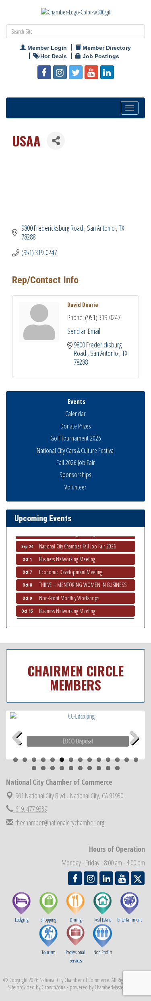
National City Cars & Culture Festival (76, 450)
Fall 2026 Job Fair (75, 462)
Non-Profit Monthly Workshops (69, 595)
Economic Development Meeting (70, 569)
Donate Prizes (75, 425)
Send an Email (83, 331)
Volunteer (75, 486)
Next (134, 750)
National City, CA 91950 (69, 795)
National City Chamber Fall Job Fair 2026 (77, 543)
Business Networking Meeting (67, 556)
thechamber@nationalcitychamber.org (58, 822)
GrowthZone (53, 987)
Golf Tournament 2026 (75, 438)
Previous (20, 750)
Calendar (75, 413)
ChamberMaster (110, 987)
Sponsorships (75, 474)
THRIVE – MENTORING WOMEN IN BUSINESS (82, 582)
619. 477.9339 (30, 809)
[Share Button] (56, 141)
